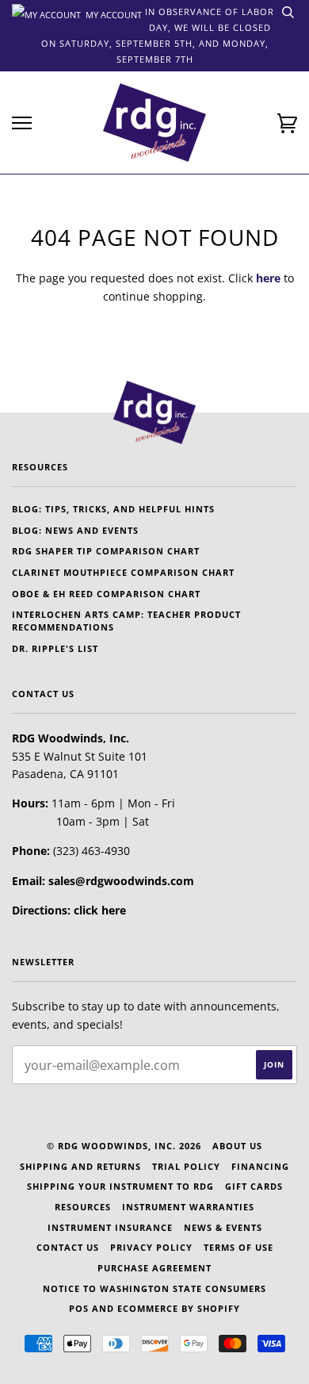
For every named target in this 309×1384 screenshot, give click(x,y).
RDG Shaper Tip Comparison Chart (106, 551)
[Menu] (22, 123)
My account (112, 13)
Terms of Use (238, 1247)
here (268, 278)
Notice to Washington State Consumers (154, 1288)
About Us (237, 1146)
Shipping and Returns (80, 1166)
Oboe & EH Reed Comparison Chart (106, 594)
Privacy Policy (151, 1247)
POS (79, 1308)
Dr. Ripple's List (55, 648)
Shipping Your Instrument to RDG (120, 1186)
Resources (83, 1207)
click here (100, 910)
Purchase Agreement (154, 1268)
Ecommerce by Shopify (178, 1308)
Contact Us (67, 1247)
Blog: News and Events (75, 530)
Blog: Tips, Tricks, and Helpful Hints (113, 509)
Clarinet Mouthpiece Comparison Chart (123, 572)
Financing (260, 1166)
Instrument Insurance (110, 1227)
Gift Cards (254, 1186)
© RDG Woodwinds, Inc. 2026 (124, 1146)
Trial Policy (186, 1166)
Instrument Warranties (188, 1207)
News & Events (223, 1227)
